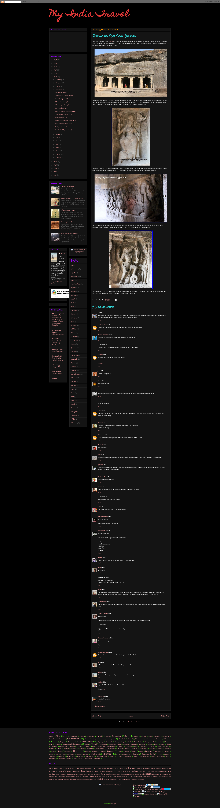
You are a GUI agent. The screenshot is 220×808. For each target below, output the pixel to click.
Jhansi (169, 744)
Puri (72, 397)
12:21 (99, 678)
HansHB (100, 444)
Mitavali (127, 748)
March (58, 151)
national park (110, 776)
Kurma (135, 746)
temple (100, 778)
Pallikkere (95, 751)
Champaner (111, 739)
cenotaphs (63, 774)
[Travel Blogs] (143, 792)
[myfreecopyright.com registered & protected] (78, 253)
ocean (125, 776)
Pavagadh (110, 751)
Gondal (94, 744)
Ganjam (87, 744)
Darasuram (71, 742)
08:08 (99, 502)
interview (168, 774)
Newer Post (96, 716)
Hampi (73, 333)
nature (116, 776)
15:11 (99, 648)
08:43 (99, 702)
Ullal (167, 756)
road (50, 779)
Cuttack (55, 742)
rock (53, 779)
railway (161, 776)
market (77, 776)
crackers (80, 774)
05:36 (99, 320)
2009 (55, 168)
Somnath (62, 756)
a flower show (117, 771)
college (76, 774)
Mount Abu (152, 748)
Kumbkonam (129, 746)
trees (114, 779)
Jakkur (121, 768)
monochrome (89, 776)
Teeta (135, 756)
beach (140, 771)
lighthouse (68, 776)
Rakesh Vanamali (103, 334)
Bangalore (74, 276)
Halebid (73, 329)
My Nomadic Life (57, 356)
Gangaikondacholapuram (72, 744)
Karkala (86, 746)
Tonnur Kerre (160, 756)
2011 (55, 162)
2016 (55, 63)
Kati (99, 381)
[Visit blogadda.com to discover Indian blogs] (166, 789)
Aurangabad (91, 736)
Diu (72, 306)
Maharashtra (166, 768)
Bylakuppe (94, 739)
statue (91, 779)
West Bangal (108, 771)
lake (55, 776)
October (58, 86)
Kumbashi (120, 746)
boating (152, 771)
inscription (163, 774)
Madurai (73, 370)
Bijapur (73, 288)
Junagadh (54, 746)
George (100, 557)
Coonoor (167, 739)
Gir (72, 321)
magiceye (101, 696)
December (58, 80)
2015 (55, 67)
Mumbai (73, 378)
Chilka (149, 739)
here (107, 645)
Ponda (133, 751)
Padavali (87, 751)
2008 (55, 172)
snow (83, 779)
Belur (72, 280)
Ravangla (166, 751)
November (59, 83)
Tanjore (73, 408)
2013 (55, 73)
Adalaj (51, 736)
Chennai (73, 295)
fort (110, 774)
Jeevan (100, 391)
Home (131, 716)
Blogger (113, 804)
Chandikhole (121, 739)
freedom (118, 774)
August (58, 134)
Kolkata (73, 363)
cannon (168, 771)
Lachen (152, 746)
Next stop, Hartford (57, 351)
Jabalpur (162, 744)
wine (139, 779)
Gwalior (73, 325)
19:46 (99, 585)
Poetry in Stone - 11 (61, 127)
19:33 (99, 386)
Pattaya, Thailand (57, 373)
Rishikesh (74, 400)
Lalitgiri (166, 746)
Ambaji (65, 736)
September (59, 90)
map (74, 776)
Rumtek (51, 754)
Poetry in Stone (59, 771)
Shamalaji (86, 754)
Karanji (125, 768)
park (144, 776)
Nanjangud (68, 751)
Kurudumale (143, 746)
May (57, 144)
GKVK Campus (88, 768)
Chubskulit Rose (103, 652)
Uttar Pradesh (94, 771)
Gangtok (74, 318)
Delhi (72, 303)
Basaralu (135, 736)
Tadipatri (112, 756)
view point (118, 779)
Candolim (102, 739)
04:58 (99, 597)
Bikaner (73, 291)
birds (148, 771)
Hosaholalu (142, 744)
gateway (132, 774)
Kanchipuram (75, 355)
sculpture (73, 779)
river (169, 776)
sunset (94, 779)
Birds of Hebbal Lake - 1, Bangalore (65, 111)
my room (54, 378)
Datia (78, 742)
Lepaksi (51, 748)
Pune (72, 393)
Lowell (100, 410)
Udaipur (73, 412)
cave (57, 774)
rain (164, 776)
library (59, 776)
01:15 (99, 440)
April (57, 147)
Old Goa (73, 385)
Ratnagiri (158, 751)
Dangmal (62, 742)
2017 (55, 60)
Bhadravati (157, 736)
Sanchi (73, 404)
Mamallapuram (75, 374)
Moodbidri (143, 748)
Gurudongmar (112, 744)
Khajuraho (74, 359)
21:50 (99, 658)
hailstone (137, 774)
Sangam (78, 754)
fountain (114, 774)
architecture (132, 770)
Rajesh (100, 672)
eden (99, 567)
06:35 (99, 330)
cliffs (72, 774)
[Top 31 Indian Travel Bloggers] (61, 298)
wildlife (133, 779)
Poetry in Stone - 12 (61, 117)
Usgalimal (52, 758)
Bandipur (108, 736)
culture (85, 774)
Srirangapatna (90, 756)
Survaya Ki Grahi (102, 756)
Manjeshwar (111, 748)
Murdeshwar (168, 748)
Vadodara (74, 423)
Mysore (73, 381)
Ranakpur (148, 751)
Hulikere (150, 744)
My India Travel (89, 14)
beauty (144, 771)
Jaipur (73, 344)
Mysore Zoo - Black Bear (62, 102)
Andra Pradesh (53, 768)
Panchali (100, 423)
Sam (64, 754)
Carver (100, 487)
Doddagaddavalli (149, 742)
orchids (130, 776)
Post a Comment (100, 706)
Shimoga (107, 753)
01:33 (99, 668)
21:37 (99, 418)
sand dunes (66, 779)
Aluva (58, 736)
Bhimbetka (61, 739)
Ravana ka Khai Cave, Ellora (63, 124)
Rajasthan (68, 771)
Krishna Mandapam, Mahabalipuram (71, 198)
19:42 (99, 553)
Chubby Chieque (103, 613)
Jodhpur (73, 351)
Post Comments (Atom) (135, 722)
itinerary (51, 776)
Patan (103, 751)
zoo (142, 779)
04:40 (99, 492)
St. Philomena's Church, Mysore (64, 114)
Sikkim (74, 771)
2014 (55, 70)
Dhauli (129, 742)
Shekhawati (95, 754)
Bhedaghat (52, 739)
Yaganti (81, 758)
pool (150, 776)
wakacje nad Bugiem (57, 367)
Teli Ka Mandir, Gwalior (68, 210)
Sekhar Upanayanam (57, 334)
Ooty (72, 389)
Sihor (160, 754)
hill (152, 774)
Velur (75, 758)
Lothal (59, 748)
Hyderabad (74, 340)
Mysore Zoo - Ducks (61, 92)
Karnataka (133, 768)
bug (159, 771)
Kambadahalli (63, 746)
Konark (73, 366)
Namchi (53, 751)
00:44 (99, 430)
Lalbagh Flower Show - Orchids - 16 (65, 120)
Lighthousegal (102, 601)
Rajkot (141, 751)
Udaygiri (74, 415)
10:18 (99, 609)
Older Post (165, 716)
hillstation (156, 774)
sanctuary (61, 779)
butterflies (163, 771)
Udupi (73, 419)
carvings (52, 774)
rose (56, 779)
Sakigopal (58, 754)
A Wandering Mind (57, 314)
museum (102, 776)
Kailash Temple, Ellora (61, 99)
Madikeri (66, 748)
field (99, 774)
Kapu (79, 746)
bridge (156, 771)
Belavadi (143, 736)
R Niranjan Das (103, 516)
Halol (119, 744)
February (58, 154)
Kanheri (72, 746)
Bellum (150, 736)
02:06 (99, 482)
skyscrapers (79, 779)
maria (100, 682)
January (58, 158)
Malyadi (81, 748)
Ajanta (73, 273)
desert (92, 774)
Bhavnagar (166, 736)
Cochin (73, 299)
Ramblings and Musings (56, 331)
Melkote (120, 748)
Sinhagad (52, 756)
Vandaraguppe (61, 758)
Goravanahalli (103, 744)
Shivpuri (136, 754)
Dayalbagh (101, 742)
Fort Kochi (57, 744)
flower (103, 774)
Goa (94, 768)
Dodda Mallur (138, 742)
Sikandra (166, 754)
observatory (121, 776)
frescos (123, 774)
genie (99, 589)
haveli (141, 774)
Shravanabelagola (148, 754)
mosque (97, 776)
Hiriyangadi (134, 744)
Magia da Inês (102, 530)
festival (96, 774)
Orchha (76, 750)
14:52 (99, 366)
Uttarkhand (102, 771)
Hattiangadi (126, 744)
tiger (105, 779)
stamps (87, 779)
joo (99, 371)
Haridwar (74, 336)
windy (136, 779)
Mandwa (90, 748)
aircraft (124, 771)
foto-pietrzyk (55, 365)
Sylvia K (100, 464)
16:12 (99, 573)
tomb (107, 779)
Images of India (112, 768)
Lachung (159, 746)
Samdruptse (70, 754)
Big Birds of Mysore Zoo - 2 (63, 130)
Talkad (119, 756)
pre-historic (155, 776)
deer (89, 774)
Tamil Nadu (85, 771)
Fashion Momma (103, 638)
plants (147, 776)
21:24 (99, 692)
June (57, 141)
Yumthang (97, 758)
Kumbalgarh (111, 746)
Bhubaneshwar (75, 284)
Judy (99, 454)
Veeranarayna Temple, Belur (63, 105)
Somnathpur (70, 756)
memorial (82, 776)
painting (135, 776)
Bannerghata (116, 736)
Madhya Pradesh (149, 768)
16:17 (99, 376)
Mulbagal (159, 748)
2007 (55, 175)
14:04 (99, 634)
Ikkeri (156, 744)
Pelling (119, 751)
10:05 (99, 340)
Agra (72, 265)
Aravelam (82, 736)
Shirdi (118, 754)
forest (107, 774)
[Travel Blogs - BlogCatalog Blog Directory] (147, 789)
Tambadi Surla (128, 756)
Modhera (134, 748)
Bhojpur (87, 739)
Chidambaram (139, 739)
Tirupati (153, 756)
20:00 (99, 396)
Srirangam (80, 756)
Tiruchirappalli (144, 756)
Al (98, 312)
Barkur (127, 736)
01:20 (99, 450)
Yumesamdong (88, 758)
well (129, 779)
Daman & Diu (79, 768)
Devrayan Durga (120, 742)
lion (72, 776)
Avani (100, 736)
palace (140, 776)
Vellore (69, 758)
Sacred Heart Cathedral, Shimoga (64, 96)
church (69, 774)
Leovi (99, 506)
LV (99, 662)
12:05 (99, 512)
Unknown (101, 435)
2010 (55, 165)
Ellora (111, 41)
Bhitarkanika (73, 738)
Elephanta (74, 310)
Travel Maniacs (56, 371)
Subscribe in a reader (139, 785)
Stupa (79, 771)
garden (127, 774)
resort (166, 776)
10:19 (99, 350)
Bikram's (100, 364)
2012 (55, 77)
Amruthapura (73, 736)
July (57, 137)
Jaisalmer (74, 348)
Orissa (51, 771)
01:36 (99, 460)
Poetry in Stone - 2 (66, 222)
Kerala (140, 768)
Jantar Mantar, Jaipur (67, 187)
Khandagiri (101, 746)
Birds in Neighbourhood (66, 768)
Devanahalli (109, 742)
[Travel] (148, 787)
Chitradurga (158, 739)
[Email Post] (115, 300)
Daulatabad (87, 741)
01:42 (99, 472)
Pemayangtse (126, 751)
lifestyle (63, 776)
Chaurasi (130, 739)
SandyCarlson (102, 325)
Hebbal (104, 768)
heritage (147, 773)
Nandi (60, 751)
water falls (124, 779)
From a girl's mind (57, 349)
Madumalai (74, 748)
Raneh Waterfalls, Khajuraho (69, 234)
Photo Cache (102, 477)
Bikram (100, 354)
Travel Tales (55, 339)
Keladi (94, 746)
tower (111, 779)
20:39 (99, 406)
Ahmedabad (74, 269)
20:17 (99, 563)
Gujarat (98, 768)
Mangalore (100, 748)
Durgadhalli (160, 742)
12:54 (99, 526)
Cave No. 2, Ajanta (60, 108)
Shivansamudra (126, 754)
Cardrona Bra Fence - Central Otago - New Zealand (57, 343)
